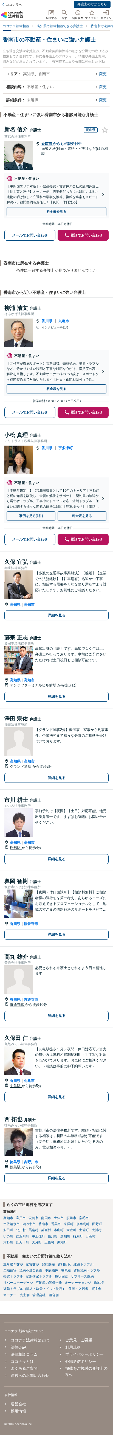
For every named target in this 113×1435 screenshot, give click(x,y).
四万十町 (22, 1242)
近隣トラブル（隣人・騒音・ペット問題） (34, 1289)
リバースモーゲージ (18, 1283)
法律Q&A (18, 1347)
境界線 (66, 1270)
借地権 (99, 1283)
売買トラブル (13, 1276)
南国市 (46, 1218)
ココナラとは (22, 1361)
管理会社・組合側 (45, 1295)
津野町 (8, 1242)
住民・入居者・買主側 (85, 1289)
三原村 (49, 1242)
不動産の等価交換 (49, 1283)
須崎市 (71, 1218)
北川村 (21, 1230)
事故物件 (51, 1270)
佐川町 (53, 1236)
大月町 (37, 1242)
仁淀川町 (22, 1236)
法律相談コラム (24, 1354)
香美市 (56, 1224)
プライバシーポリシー (84, 1354)
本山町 (59, 1230)
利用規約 (73, 1347)
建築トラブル (83, 1264)
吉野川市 (31, 1162)
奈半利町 (82, 1224)
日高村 (90, 1236)
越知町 (65, 1236)
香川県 (47, 321)
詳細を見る (57, 615)
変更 (103, 74)
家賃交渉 (32, 1264)
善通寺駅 (17, 1005)
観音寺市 (31, 924)
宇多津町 (65, 448)
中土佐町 (38, 1236)
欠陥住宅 (9, 1270)
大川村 (96, 1230)
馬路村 (33, 1230)
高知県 (15, 605)
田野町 (97, 1224)
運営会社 (18, 1404)
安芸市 (33, 1218)
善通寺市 (31, 999)
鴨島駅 (16, 1167)
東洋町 (69, 1224)
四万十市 (29, 1224)
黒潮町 (62, 1242)
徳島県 (15, 1162)
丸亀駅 (16, 1086)
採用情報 (18, 1411)
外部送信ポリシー (80, 1361)
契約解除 (48, 1264)
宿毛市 (84, 1218)
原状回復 (61, 1276)
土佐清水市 (11, 1224)
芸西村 (46, 1230)
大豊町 (71, 1230)
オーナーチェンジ (78, 1283)
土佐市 (59, 1218)
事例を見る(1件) (31, 516)
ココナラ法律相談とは (30, 1340)
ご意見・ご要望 (78, 1340)
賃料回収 (64, 1264)
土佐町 (84, 1230)
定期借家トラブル (39, 1276)
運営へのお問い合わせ (30, 1375)
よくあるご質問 (24, 1368)
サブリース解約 (82, 1276)
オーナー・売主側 (16, 1295)
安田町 (8, 1230)
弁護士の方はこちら (92, 4)
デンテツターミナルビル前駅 (33, 685)
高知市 (29, 605)
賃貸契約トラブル (87, 1270)
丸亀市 (63, 321)
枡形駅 (16, 848)
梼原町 (78, 1236)
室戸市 (21, 1218)
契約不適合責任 (30, 1270)
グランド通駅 (21, 766)
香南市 (47, 144)
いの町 (8, 1236)
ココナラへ (14, 5)
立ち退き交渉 (13, 1264)
